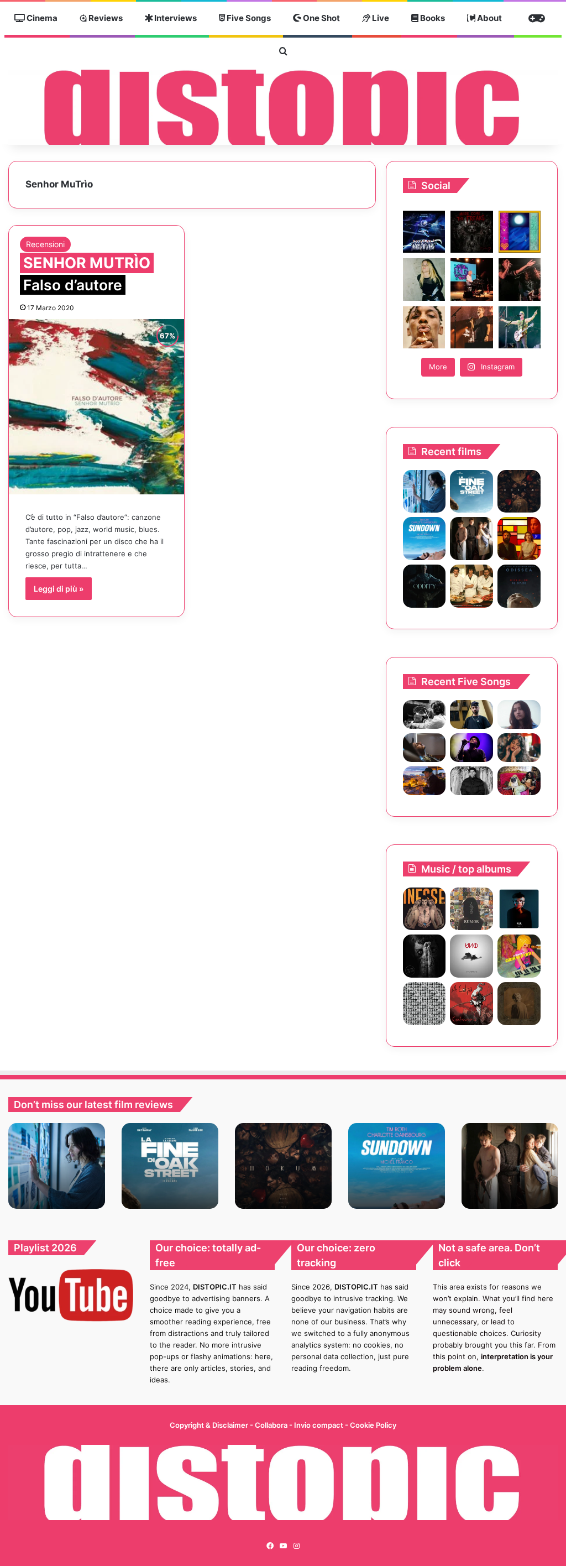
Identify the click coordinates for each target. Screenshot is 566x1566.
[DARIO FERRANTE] (471, 956)
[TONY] (471, 586)
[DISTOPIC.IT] (283, 107)
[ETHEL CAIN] (519, 1003)
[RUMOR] (471, 909)
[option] (56, 1166)
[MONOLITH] (424, 491)
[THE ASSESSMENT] (519, 538)
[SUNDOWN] (424, 538)
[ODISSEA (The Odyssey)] (519, 586)
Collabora (272, 1425)
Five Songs (248, 18)
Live (379, 18)
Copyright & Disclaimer (209, 1425)
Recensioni (45, 244)
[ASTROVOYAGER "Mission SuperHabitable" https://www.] (424, 232)
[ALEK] (519, 714)
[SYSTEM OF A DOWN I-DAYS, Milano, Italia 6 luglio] (471, 327)
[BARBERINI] (519, 956)
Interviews (175, 18)
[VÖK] (519, 909)
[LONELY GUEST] (424, 1003)
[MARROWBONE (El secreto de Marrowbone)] (471, 538)
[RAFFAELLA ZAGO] (519, 747)
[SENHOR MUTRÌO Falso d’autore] (96, 406)
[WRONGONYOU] (424, 747)
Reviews (105, 18)
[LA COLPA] (471, 1003)
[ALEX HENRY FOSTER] (424, 780)
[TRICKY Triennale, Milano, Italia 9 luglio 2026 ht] (424, 327)
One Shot (320, 18)
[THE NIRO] (471, 747)
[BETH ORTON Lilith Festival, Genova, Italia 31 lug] (471, 279)
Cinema (41, 18)
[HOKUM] (519, 491)
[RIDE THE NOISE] (424, 714)
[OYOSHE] (471, 714)
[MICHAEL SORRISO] (471, 780)
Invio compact (319, 1425)
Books (431, 18)
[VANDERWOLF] (519, 780)
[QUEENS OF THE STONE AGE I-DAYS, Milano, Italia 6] (520, 327)
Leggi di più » (58, 588)
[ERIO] (424, 909)
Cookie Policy (373, 1425)
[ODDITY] (424, 586)
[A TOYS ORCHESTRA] (424, 956)
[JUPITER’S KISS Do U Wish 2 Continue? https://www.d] (520, 232)
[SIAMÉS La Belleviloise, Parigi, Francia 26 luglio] (520, 279)
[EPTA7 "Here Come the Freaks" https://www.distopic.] (471, 232)
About (488, 18)
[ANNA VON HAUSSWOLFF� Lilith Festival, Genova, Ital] (424, 279)
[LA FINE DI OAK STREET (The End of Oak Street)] (471, 491)
